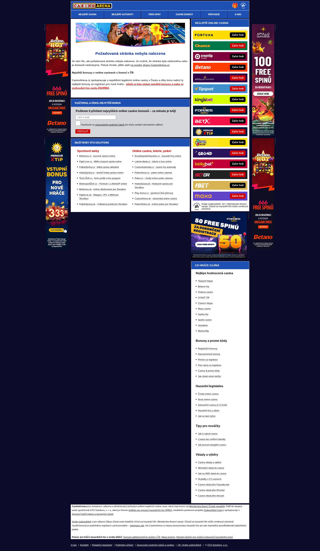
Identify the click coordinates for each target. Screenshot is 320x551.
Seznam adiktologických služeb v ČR (141, 537)
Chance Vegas (205, 303)
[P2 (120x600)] (263, 248)
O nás (74, 545)
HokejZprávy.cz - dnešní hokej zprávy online (101, 172)
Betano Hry (203, 286)
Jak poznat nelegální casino (212, 445)
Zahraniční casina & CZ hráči (212, 405)
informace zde (137, 525)
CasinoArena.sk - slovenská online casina (156, 198)
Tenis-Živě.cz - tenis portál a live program (99, 178)
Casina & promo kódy (209, 371)
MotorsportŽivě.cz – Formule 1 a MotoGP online (103, 184)
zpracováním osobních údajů (109, 124)
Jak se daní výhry (206, 416)
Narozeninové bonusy (209, 354)
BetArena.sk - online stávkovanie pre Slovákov (102, 189)
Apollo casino (205, 320)
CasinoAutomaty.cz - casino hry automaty (155, 167)
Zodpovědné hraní (213, 510)
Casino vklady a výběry (209, 462)
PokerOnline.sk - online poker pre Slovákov (156, 204)
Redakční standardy (102, 545)
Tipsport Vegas (205, 281)
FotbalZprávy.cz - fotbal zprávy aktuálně (99, 167)
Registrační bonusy (207, 348)
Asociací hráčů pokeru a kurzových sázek (92, 514)
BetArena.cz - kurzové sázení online (97, 156)
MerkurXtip (203, 331)
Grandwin (203, 325)
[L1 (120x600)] (57, 134)
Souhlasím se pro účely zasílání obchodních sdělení (122, 124)
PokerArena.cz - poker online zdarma (153, 172)
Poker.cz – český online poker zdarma (154, 178)
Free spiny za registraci (209, 365)
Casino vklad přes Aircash (211, 496)
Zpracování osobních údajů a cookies (155, 545)
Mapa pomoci (168, 537)
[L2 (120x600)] (57, 248)
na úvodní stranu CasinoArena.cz (149, 65)
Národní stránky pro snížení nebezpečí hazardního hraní (204, 537)
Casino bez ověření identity (211, 439)
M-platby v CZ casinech (209, 479)
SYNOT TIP (203, 297)
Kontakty (84, 545)
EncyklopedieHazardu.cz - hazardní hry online (158, 156)
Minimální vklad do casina (211, 468)
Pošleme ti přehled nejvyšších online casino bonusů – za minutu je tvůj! (126, 111)
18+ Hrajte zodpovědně (189, 545)
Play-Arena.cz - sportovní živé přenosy (154, 193)
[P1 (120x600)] (263, 134)
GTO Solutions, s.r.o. (217, 545)
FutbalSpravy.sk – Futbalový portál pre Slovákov (103, 204)
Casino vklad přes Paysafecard (213, 484)
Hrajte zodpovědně (81, 521)
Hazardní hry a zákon (208, 410)
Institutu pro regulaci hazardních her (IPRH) (150, 510)
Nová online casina (207, 399)
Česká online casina (208, 394)
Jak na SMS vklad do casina (212, 473)
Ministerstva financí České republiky (207, 506)
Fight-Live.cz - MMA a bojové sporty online (100, 161)
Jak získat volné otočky (209, 376)
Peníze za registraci (208, 359)
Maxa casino (204, 309)
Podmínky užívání (124, 545)
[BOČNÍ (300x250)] (219, 257)
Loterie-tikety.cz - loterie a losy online (153, 161)
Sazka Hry (203, 314)
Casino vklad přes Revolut (211, 490)
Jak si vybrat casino (208, 434)
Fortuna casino (205, 292)
